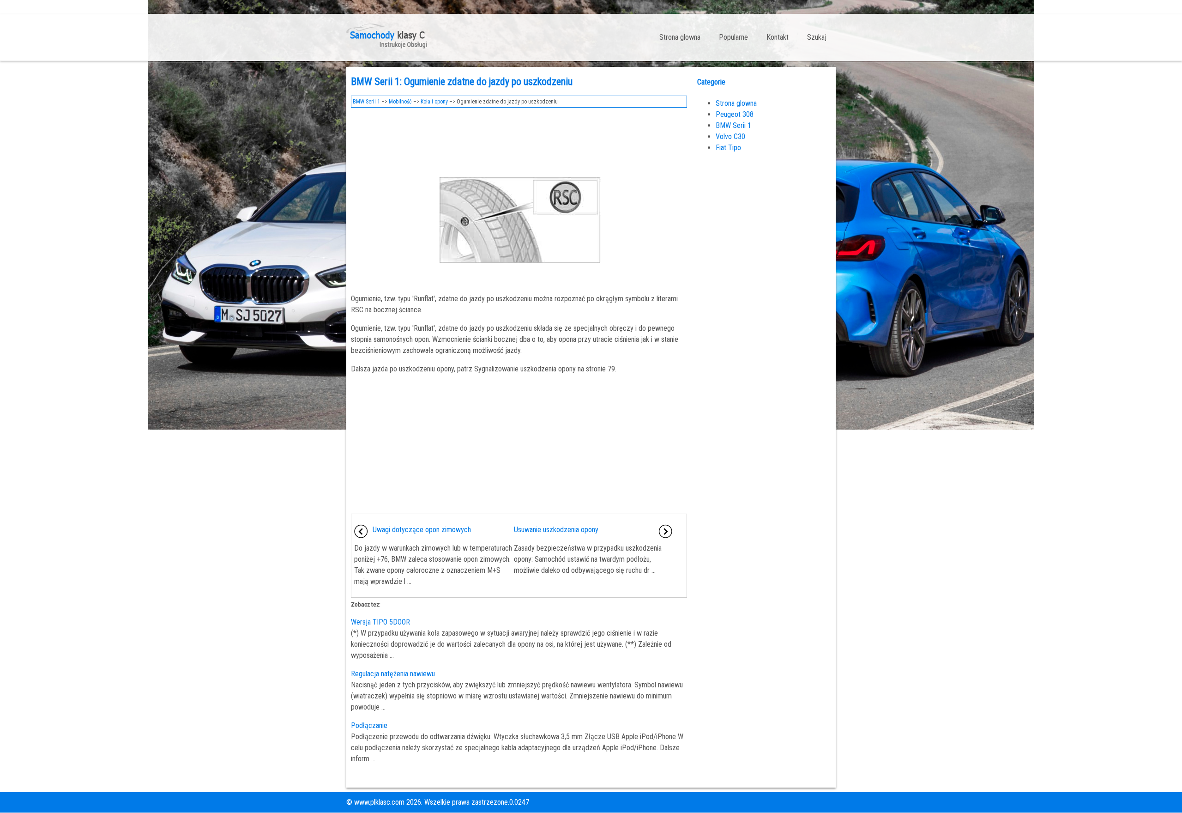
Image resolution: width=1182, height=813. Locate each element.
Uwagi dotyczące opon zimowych (422, 529)
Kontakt (777, 37)
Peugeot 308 (735, 114)
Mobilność (400, 101)
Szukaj (816, 37)
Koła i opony (434, 101)
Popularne (733, 37)
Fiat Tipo (728, 147)
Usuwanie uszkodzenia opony (556, 529)
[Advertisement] (519, 137)
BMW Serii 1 (366, 101)
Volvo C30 (730, 136)
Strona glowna (679, 37)
